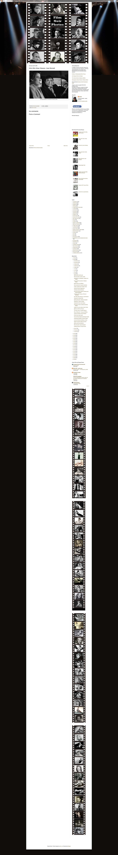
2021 (74, 338)
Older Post (66, 145)
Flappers (74, 214)
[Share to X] (44, 106)
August (75, 267)
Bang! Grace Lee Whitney (79, 283)
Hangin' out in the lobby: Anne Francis (83, 132)
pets (74, 235)
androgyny (75, 201)
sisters (74, 243)
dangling (74, 212)
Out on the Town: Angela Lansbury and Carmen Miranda (81, 292)
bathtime (74, 204)
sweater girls (75, 247)
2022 (74, 336)
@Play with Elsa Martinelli (79, 323)
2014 (74, 349)
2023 (74, 335)
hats (74, 219)
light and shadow (76, 224)
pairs (74, 233)
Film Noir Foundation (77, 376)
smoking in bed (76, 244)
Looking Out (75, 226)
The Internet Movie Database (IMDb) (78, 78)
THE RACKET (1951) (77, 383)
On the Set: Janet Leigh (78, 315)
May (75, 272)
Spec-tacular (34, 107)
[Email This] (42, 106)
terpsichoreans (76, 250)
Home (49, 145)
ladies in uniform (76, 222)
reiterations (75, 241)
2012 (74, 352)
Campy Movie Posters (77, 207)
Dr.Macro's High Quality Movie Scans (79, 74)
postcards (75, 240)
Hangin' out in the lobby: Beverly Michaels (83, 172)
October (75, 264)
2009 (74, 357)
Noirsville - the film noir (77, 368)
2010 (74, 356)
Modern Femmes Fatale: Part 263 (80, 321)
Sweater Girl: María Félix (78, 298)
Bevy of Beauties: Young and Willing (80, 312)
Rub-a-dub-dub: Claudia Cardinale (80, 285)
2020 (74, 340)
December (76, 260)
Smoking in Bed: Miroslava (79, 289)
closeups (74, 211)
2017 (74, 344)
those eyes (75, 251)
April (75, 273)
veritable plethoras (76, 252)
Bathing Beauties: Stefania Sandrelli (80, 299)
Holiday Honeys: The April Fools (80, 326)
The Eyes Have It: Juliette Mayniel (80, 310)
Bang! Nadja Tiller (82, 165)
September (76, 265)
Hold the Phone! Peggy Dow (79, 288)
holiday (74, 221)
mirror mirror (75, 228)
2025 (74, 259)
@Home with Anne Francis (79, 308)
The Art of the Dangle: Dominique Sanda (81, 316)
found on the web (76, 217)
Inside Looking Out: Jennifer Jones (80, 286)
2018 (74, 343)
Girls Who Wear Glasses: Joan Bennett (81, 296)
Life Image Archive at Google (77, 76)
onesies (74, 232)
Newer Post (31, 145)
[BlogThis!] (43, 106)
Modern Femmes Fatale (77, 229)
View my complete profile (82, 101)
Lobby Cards (75, 225)
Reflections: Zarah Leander (79, 301)
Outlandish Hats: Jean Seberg (79, 303)
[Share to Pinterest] (47, 106)
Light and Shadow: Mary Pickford (80, 313)
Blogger (69, 846)
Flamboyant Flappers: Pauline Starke (81, 318)
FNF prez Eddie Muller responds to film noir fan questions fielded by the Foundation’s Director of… (80, 378)
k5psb (80, 96)
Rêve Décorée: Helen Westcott (79, 324)
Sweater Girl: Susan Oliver (83, 185)
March (75, 328)
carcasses (75, 210)
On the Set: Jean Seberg (83, 145)
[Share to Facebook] (46, 106)
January (75, 331)
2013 (74, 351)
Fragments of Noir (76, 372)
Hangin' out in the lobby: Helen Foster (81, 307)
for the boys (75, 215)
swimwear (75, 248)
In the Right (75, 373)
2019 (74, 341)
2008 (74, 359)
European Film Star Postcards (79, 364)
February (76, 330)
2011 (74, 354)
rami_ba (61, 846)
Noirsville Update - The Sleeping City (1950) (80, 369)
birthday (74, 205)
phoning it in (75, 236)
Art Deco (74, 203)
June (75, 270)
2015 (74, 348)
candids (74, 208)
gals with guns (75, 218)
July (75, 268)
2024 (74, 333)
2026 (74, 257)
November (76, 262)
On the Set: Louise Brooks (83, 191)
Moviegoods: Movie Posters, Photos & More (80, 79)
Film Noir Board (76, 382)
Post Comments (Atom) (38, 147)
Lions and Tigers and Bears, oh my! (80, 320)
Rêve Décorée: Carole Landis (79, 276)
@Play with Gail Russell (78, 275)
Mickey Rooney (76, 365)
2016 (74, 346)
